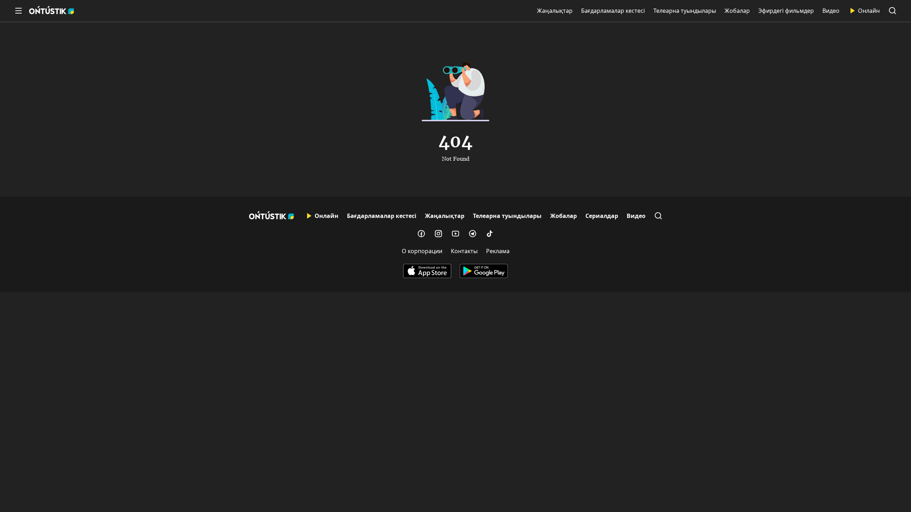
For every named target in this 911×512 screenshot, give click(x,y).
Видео (830, 11)
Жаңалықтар (555, 11)
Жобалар (737, 11)
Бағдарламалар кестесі (613, 11)
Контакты (464, 251)
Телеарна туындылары (684, 11)
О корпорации (422, 251)
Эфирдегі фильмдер (786, 11)
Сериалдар (601, 216)
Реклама (498, 251)
